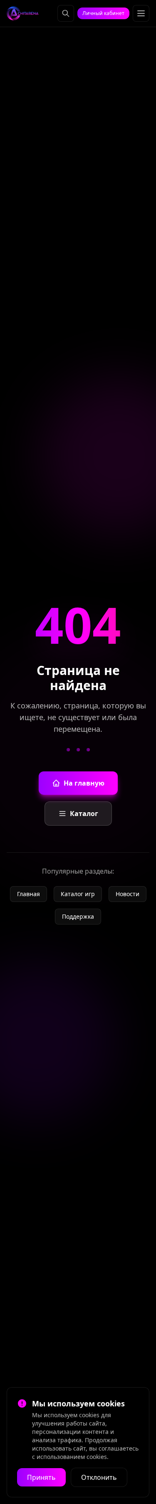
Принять (41, 1477)
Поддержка (78, 916)
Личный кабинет (103, 13)
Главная (28, 894)
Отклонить (99, 1477)
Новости (127, 894)
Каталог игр (78, 894)
